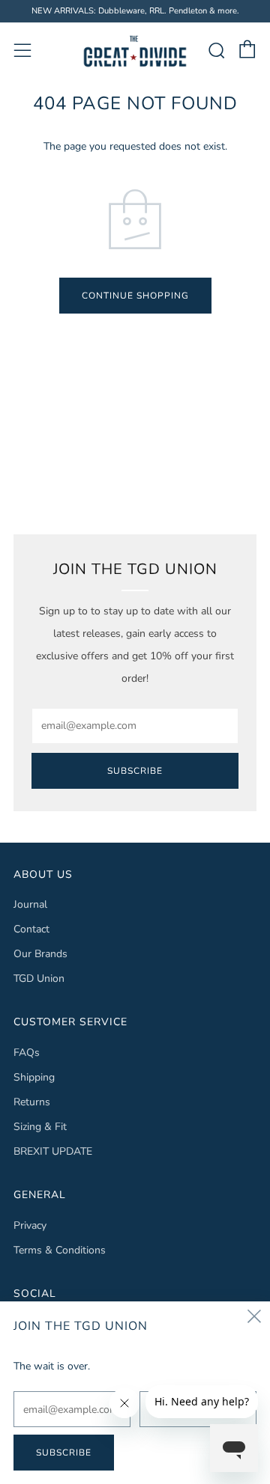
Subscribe (135, 771)
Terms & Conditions (60, 1250)
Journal (30, 904)
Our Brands (41, 954)
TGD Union (39, 978)
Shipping (34, 1077)
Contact (32, 929)
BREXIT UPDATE (53, 1151)
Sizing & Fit (40, 1127)
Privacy (30, 1225)
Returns (32, 1102)
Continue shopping (135, 296)
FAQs (27, 1052)
